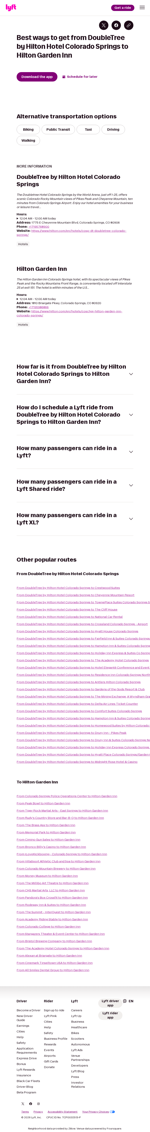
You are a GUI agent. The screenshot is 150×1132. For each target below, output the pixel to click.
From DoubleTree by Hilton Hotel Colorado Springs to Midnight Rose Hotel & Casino (77, 762)
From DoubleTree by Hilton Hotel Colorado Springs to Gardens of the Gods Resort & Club (81, 689)
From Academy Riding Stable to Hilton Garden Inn (52, 919)
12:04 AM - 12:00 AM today (38, 218)
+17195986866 (38, 307)
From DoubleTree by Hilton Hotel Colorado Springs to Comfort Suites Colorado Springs (79, 711)
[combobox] (127, 1001)
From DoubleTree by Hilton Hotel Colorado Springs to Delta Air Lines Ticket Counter (77, 704)
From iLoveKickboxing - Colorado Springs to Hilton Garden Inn (62, 854)
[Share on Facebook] (116, 25)
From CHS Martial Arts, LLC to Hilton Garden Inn (51, 890)
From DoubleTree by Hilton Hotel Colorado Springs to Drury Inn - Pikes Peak (71, 733)
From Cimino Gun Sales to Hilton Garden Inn (48, 839)
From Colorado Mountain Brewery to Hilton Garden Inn (56, 868)
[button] (142, 7)
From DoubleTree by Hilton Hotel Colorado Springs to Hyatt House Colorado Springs (77, 631)
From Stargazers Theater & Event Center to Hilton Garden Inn (61, 934)
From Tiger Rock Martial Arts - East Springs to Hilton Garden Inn (62, 810)
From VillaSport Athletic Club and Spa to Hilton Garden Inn (58, 861)
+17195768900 (38, 227)
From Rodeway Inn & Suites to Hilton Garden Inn (51, 905)
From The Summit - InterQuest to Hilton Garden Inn (54, 912)
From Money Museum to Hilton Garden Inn (47, 876)
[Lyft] (11, 8)
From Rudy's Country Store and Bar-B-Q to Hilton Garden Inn (60, 818)
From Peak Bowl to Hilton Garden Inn (43, 803)
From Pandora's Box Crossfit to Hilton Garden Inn (52, 897)
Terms (25, 1112)
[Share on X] (103, 25)
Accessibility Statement (63, 1112)
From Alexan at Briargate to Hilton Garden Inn (49, 955)
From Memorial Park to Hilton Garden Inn (46, 832)
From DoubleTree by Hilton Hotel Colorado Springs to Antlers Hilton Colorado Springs (79, 682)
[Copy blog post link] (128, 25)
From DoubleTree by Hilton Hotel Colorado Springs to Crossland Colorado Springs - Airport (82, 624)
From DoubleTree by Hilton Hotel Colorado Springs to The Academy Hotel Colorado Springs (83, 660)
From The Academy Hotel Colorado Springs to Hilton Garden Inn (63, 948)
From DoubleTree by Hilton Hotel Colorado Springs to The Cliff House (67, 609)
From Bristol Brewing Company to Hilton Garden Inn (54, 941)
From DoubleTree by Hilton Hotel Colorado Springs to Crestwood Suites (68, 588)
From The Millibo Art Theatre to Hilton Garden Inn (52, 883)
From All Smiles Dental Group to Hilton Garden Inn (53, 970)
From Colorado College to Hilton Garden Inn (48, 926)
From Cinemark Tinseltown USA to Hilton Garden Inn (55, 963)
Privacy (38, 1112)
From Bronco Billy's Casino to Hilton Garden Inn (51, 847)
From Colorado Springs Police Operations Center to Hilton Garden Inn (67, 796)
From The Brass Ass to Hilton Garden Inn (46, 825)
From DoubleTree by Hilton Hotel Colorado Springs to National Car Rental (70, 617)
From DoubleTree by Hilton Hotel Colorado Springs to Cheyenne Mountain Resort (75, 595)
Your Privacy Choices (95, 1112)
